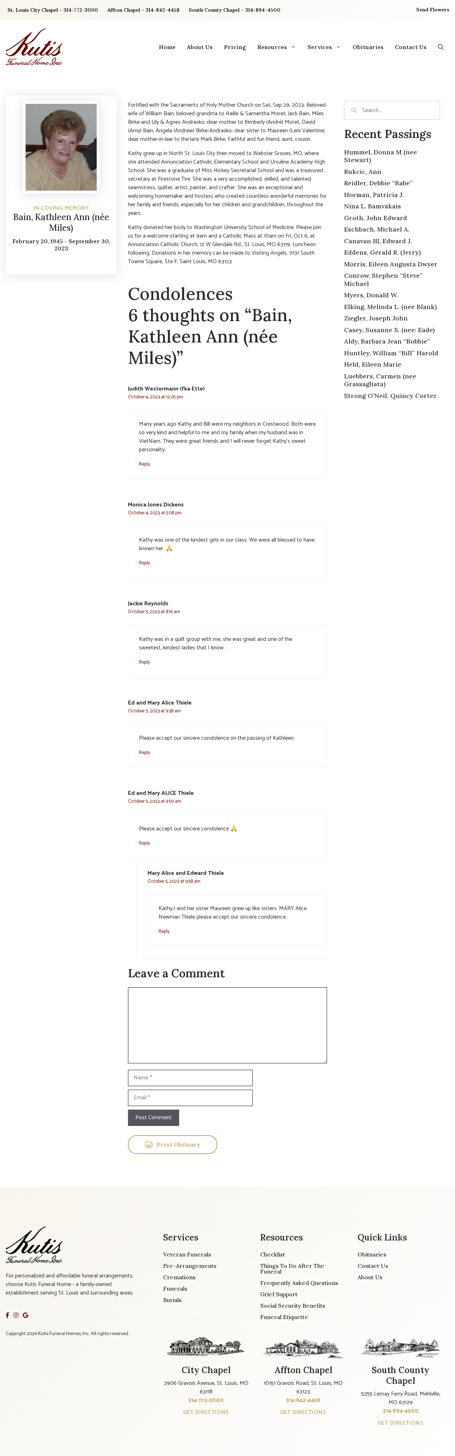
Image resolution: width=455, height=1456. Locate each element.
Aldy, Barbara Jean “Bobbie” (387, 341)
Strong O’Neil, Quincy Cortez (390, 396)
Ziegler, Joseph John (376, 318)
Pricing (235, 47)
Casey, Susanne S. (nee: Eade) (389, 330)
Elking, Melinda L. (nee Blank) (390, 307)
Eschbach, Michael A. (377, 229)
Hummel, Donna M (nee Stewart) (380, 156)
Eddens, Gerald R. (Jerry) (382, 252)
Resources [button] (272, 47)
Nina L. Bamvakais (372, 206)
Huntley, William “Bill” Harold (391, 353)
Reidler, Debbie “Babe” (378, 183)
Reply (144, 464)
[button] (440, 46)
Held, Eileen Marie (372, 364)
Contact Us (411, 47)
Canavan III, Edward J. (378, 241)
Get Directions (206, 1412)
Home (167, 47)
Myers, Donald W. (371, 295)
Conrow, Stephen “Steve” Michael (383, 279)
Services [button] (319, 47)
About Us (200, 47)
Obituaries (368, 47)
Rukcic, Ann (362, 172)
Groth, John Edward (375, 218)
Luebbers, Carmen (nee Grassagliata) (380, 380)
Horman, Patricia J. (374, 195)
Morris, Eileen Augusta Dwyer (391, 264)
